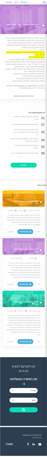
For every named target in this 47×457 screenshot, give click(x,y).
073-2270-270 (37, 435)
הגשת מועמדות (24, 232)
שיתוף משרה (9, 232)
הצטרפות (23, 2)
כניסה (16, 2)
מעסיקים (9, 2)
